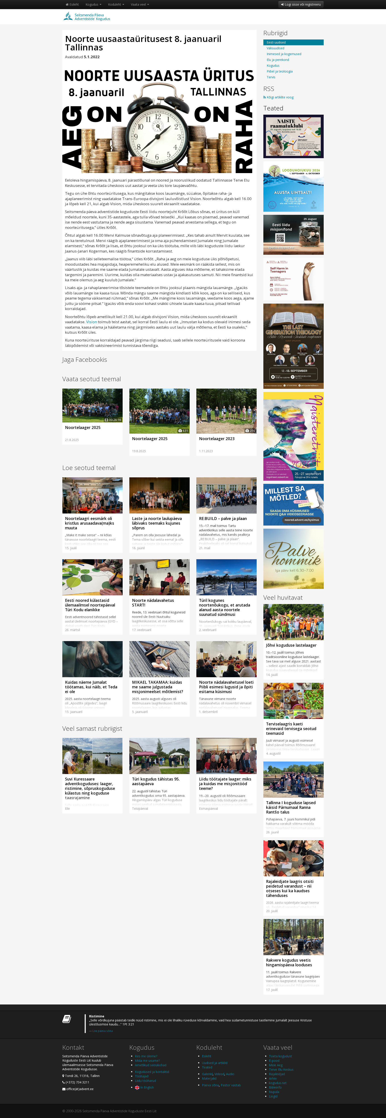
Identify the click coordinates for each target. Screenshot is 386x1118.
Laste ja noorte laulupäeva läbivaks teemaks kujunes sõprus (157, 523)
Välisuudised (275, 48)
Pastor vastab (231, 1085)
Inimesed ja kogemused (284, 54)
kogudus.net (278, 1083)
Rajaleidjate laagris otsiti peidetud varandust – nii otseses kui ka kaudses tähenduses (290, 888)
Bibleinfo (275, 1087)
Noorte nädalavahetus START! (153, 603)
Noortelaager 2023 (217, 438)
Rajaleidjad (277, 1074)
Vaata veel (139, 4)
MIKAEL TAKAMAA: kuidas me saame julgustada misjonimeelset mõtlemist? (157, 686)
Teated (273, 108)
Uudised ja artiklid (214, 1063)
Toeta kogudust (280, 1056)
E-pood (274, 1060)
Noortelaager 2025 (83, 427)
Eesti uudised (276, 42)
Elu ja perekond (278, 60)
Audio (230, 1074)
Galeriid (207, 1074)
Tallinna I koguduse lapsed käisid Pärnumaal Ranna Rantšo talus (291, 807)
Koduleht (115, 4)
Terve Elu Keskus (281, 1069)
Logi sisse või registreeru (302, 4)
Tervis (271, 77)
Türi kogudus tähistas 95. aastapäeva (156, 781)
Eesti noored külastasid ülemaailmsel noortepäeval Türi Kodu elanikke (90, 605)
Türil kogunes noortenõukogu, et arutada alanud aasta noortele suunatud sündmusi (224, 607)
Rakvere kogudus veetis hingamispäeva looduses (289, 962)
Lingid (273, 1096)
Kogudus (92, 4)
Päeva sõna (210, 1085)
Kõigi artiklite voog (280, 97)
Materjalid (209, 1078)
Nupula (274, 1092)
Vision (91, 321)
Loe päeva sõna (102, 1031)
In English (146, 1087)
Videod (219, 1074)
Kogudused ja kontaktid (152, 1072)
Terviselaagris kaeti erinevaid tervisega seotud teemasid (291, 728)
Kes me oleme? (146, 1056)
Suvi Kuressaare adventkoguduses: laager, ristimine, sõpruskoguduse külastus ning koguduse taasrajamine (90, 788)
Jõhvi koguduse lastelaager (291, 645)
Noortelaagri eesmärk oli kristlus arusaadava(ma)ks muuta (89, 523)
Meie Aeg (276, 1065)
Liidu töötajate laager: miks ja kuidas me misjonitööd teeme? (225, 783)
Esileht (74, 4)
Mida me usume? (147, 1060)
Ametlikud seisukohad (150, 1065)
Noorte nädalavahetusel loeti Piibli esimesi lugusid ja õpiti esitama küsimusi (226, 686)
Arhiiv (273, 1078)
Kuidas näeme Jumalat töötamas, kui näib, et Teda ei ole (91, 686)
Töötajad (141, 1076)
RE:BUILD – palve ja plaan (223, 518)
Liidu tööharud (145, 1081)
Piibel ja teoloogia (280, 71)
